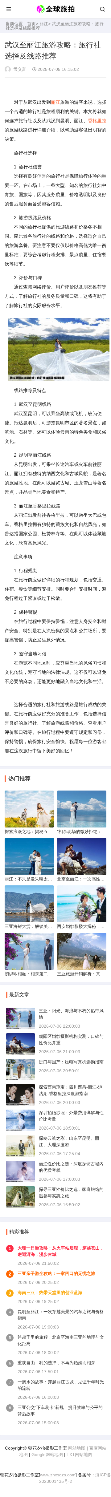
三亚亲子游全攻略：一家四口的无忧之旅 (56, 1273)
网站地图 (76, 1448)
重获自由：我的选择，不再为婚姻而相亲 (56, 1362)
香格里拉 (97, 120)
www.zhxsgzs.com (58, 1474)
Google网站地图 (47, 1454)
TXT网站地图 (79, 1454)
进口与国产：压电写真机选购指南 (71, 1061)
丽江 (43, 23)
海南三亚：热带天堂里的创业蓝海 (50, 1292)
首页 (31, 23)
